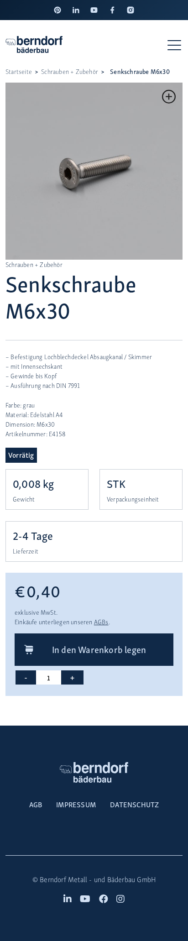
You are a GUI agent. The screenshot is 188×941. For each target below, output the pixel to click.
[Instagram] (130, 10)
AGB (35, 804)
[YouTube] (94, 10)
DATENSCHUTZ (134, 804)
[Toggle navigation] (175, 44)
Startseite (18, 71)
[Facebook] (112, 10)
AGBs (101, 621)
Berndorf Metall (63, 879)
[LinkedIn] (75, 10)
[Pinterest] (57, 10)
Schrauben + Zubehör (69, 71)
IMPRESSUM (76, 804)
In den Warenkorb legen (99, 649)
